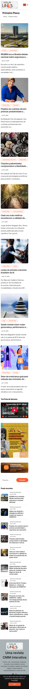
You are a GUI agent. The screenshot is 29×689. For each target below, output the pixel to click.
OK (14, 684)
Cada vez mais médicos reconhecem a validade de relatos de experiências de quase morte (13, 219)
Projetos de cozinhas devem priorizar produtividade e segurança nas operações (14, 111)
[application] (14, 410)
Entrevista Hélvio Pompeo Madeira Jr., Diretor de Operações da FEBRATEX (17, 585)
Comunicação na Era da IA (9, 159)
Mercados (16, 105)
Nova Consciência (18, 211)
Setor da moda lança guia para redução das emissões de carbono (14, 379)
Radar (3, 320)
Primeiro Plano (13, 50)
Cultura (15, 266)
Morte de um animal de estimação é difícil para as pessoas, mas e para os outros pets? (17, 628)
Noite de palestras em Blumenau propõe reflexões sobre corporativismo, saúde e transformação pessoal (18, 613)
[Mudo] (23, 416)
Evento (4, 50)
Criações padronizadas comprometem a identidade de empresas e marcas (13, 166)
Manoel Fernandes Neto (15, 492)
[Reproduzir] (3, 416)
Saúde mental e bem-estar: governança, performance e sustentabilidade (13, 327)
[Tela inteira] (26, 416)
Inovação (15, 372)
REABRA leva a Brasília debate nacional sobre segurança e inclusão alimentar (14, 57)
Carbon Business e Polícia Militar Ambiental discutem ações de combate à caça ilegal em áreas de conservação (18, 570)
